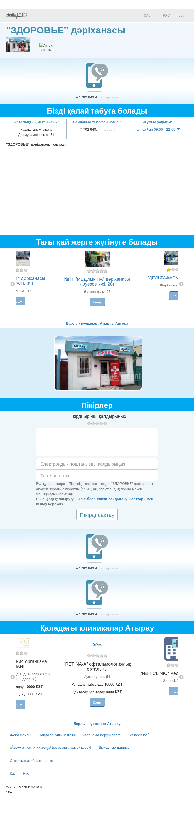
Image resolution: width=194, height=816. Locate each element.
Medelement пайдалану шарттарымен (119, 498)
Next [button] (181, 284)
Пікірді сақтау (97, 514)
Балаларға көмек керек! (71, 747)
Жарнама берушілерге (102, 734)
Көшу (17, 301)
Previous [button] (12, 284)
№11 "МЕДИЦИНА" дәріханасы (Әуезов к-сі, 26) (97, 281)
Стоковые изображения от (31, 760)
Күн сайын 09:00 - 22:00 (156, 129)
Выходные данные (114, 747)
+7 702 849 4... (97, 96)
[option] (97, 284)
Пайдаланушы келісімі (57, 734)
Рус (26, 773)
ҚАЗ (146, 15)
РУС (166, 15)
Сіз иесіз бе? (138, 734)
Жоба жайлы (20, 734)
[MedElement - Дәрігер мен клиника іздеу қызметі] (16, 15)
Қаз (12, 773)
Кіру (181, 15)
